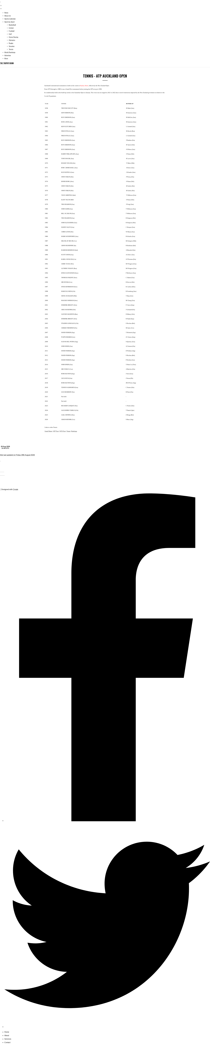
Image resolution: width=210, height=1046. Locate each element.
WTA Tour (63, 431)
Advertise (7, 55)
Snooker (12, 46)
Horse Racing (13, 37)
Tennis (11, 49)
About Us (7, 16)
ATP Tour (56, 431)
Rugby (11, 43)
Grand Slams (48, 431)
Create (15, 489)
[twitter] (107, 1027)
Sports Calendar (10, 19)
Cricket (11, 28)
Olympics (12, 40)
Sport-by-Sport (9, 22)
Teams (68, 431)
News (6, 13)
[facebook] (107, 821)
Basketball (12, 25)
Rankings (74, 431)
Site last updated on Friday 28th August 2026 (17, 455)
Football (11, 31)
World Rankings (9, 52)
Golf (10, 34)
